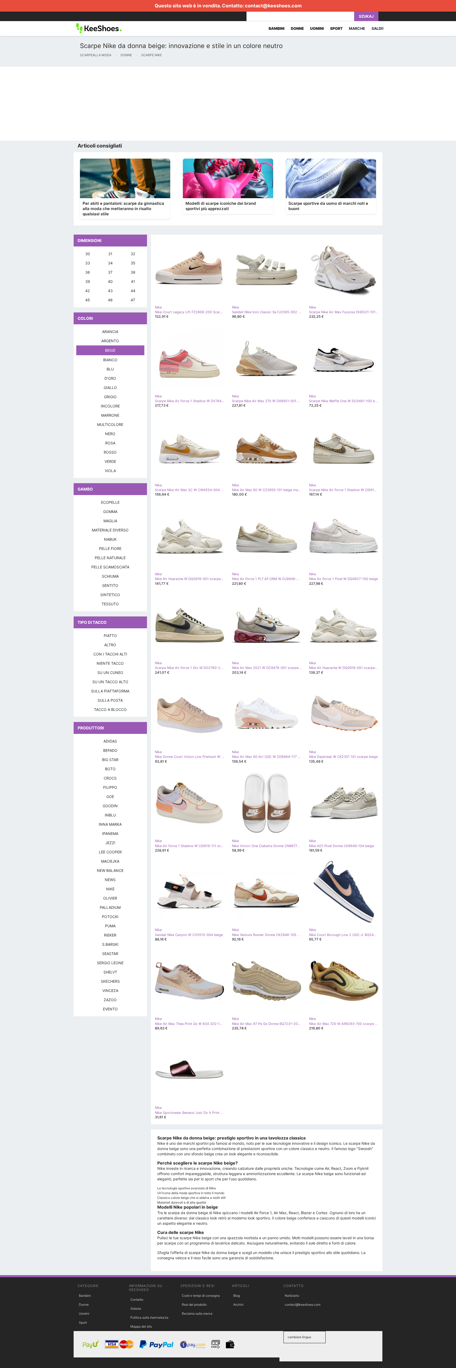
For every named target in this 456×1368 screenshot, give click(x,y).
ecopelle (110, 502)
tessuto (110, 604)
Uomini (84, 1313)
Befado (110, 750)
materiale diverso (110, 530)
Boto (110, 769)
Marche (357, 28)
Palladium (110, 907)
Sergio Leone (110, 963)
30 (87, 253)
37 (110, 272)
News (110, 879)
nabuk (110, 539)
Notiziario (292, 1296)
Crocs (110, 778)
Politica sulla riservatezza (149, 1317)
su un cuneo (110, 672)
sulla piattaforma (110, 691)
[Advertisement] (158, 104)
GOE (110, 796)
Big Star (110, 759)
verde (110, 461)
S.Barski (110, 944)
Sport (83, 1322)
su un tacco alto (110, 682)
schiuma (110, 576)
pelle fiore (110, 548)
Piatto (110, 635)
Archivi (238, 1305)
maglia (110, 521)
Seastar (110, 953)
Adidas (110, 741)
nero (110, 433)
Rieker (110, 935)
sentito (110, 585)
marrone (110, 415)
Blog (236, 1296)
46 (110, 300)
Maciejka (110, 861)
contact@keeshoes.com (273, 5)
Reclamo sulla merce (197, 1313)
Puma (110, 926)
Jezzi (110, 842)
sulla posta (110, 700)
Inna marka (110, 824)
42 (87, 290)
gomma (110, 511)
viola (110, 470)
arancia (110, 331)
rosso (110, 452)
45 (87, 300)
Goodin (110, 806)
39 (87, 281)
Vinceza (110, 990)
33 (87, 263)
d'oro (110, 378)
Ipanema (110, 833)
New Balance (110, 870)
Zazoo (110, 1000)
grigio (110, 397)
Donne (84, 1305)
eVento (110, 1009)
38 (133, 272)
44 (133, 290)
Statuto (135, 1308)
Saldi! (378, 28)
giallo (110, 387)
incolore (110, 406)
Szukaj (366, 16)
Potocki (110, 916)
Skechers (110, 981)
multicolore (110, 424)
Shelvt (110, 972)
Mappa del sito (141, 1326)
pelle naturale (110, 557)
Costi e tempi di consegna (201, 1296)
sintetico (110, 594)
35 (133, 263)
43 (110, 290)
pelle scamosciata (110, 567)
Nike (110, 889)
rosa (110, 443)
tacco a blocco (110, 709)
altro (110, 645)
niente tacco (110, 663)
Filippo (110, 787)
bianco (110, 360)
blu (110, 369)
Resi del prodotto (194, 1305)
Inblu (110, 815)
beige (110, 350)
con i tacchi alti (110, 654)
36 (87, 272)
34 (110, 263)
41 (133, 281)
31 (110, 253)
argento (110, 341)
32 (133, 253)
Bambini (85, 1296)
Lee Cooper (110, 852)
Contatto (136, 1300)
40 (110, 281)
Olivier (110, 898)
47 (133, 300)
